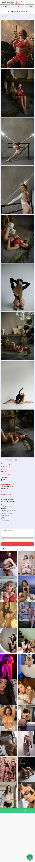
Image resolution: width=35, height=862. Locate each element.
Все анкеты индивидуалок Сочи (17, 11)
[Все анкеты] (11, 2)
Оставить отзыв (17, 544)
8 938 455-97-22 (11, 460)
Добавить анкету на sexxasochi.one (17, 811)
